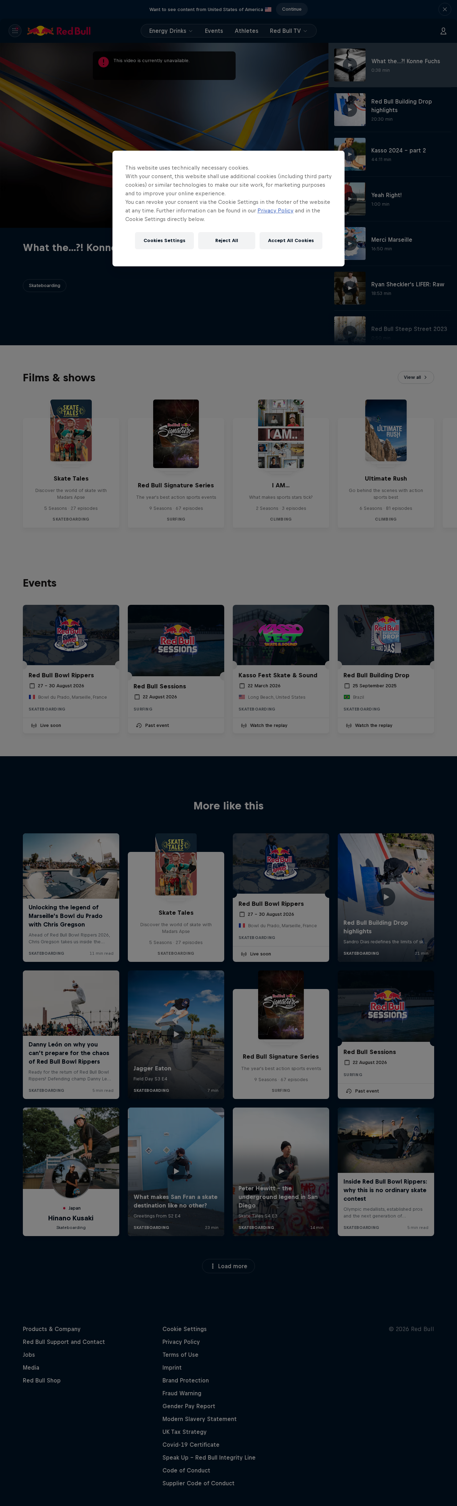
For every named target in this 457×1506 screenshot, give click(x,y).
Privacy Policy (275, 210)
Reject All (226, 240)
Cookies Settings (164, 240)
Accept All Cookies (291, 240)
